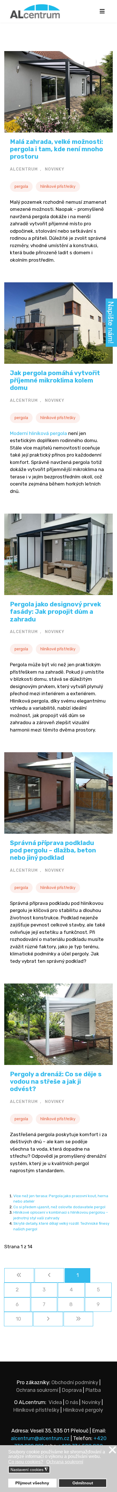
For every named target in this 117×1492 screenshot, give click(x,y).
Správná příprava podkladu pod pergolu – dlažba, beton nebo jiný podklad (53, 850)
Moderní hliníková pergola (38, 433)
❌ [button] (112, 1450)
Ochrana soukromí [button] (64, 1461)
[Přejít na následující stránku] (48, 1319)
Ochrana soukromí (37, 1390)
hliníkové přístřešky (58, 186)
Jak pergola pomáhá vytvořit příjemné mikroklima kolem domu (55, 380)
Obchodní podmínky (74, 1382)
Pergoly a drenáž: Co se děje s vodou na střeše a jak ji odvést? (56, 1081)
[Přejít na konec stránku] (78, 1319)
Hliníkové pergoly (83, 1410)
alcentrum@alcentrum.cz (41, 1438)
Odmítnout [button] (82, 1483)
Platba (93, 1390)
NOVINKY (54, 169)
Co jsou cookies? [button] (25, 1461)
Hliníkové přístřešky (36, 1410)
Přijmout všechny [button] (32, 1483)
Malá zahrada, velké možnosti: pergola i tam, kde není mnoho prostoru (56, 149)
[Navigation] (102, 11)
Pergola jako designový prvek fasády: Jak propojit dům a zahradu (55, 611)
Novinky (91, 1402)
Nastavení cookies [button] (29, 1469)
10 (18, 1319)
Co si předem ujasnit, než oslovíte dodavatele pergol (59, 1207)
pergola (21, 186)
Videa (55, 1402)
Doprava (72, 1390)
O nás (71, 1402)
